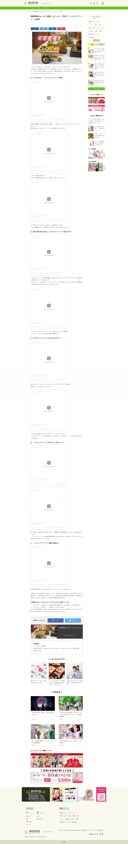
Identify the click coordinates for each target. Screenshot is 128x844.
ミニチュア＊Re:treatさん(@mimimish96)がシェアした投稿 (44, 428)
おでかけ (28, 816)
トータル (101, 44)
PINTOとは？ (46, 8)
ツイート (74, 620)
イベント (91, 24)
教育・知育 (91, 34)
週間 (92, 44)
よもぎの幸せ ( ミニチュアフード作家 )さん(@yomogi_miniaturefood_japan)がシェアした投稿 (52, 527)
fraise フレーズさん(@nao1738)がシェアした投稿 (42, 119)
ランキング (25, 8)
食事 (90, 28)
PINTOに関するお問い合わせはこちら (73, 830)
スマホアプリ (39, 818)
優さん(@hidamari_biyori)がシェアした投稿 (41, 584)
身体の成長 (91, 37)
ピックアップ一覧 (36, 8)
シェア (56, 620)
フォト (41, 812)
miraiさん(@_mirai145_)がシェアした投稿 (41, 483)
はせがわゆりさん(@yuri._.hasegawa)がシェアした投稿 (43, 272)
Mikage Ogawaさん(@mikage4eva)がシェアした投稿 (43, 170)
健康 (101, 31)
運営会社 (100, 830)
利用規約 (84, 830)
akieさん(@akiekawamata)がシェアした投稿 (41, 220)
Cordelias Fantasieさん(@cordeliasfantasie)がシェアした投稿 (45, 379)
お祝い (96, 31)
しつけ (97, 34)
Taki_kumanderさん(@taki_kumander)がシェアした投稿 (44, 326)
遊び (100, 24)
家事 (94, 28)
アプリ (98, 21)
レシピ (102, 28)
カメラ (38, 816)
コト (30, 812)
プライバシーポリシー (91, 830)
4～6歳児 (91, 31)
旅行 (98, 28)
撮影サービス (91, 21)
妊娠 (27, 818)
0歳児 (96, 24)
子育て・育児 (29, 821)
